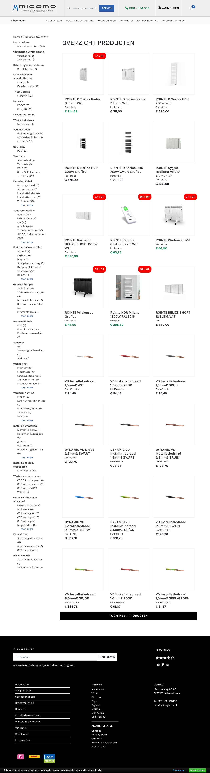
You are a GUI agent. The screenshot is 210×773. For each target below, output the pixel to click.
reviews (163, 650)
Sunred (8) (23, 251)
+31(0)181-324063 (166, 701)
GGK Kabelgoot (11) (28, 513)
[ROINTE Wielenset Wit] (173, 214)
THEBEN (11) (24, 412)
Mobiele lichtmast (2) (30, 300)
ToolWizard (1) (25, 288)
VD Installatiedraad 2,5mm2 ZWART (171, 524)
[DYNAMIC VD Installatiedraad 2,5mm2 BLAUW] (82, 497)
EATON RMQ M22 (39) (29, 408)
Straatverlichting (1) (29, 375)
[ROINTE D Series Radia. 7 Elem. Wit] (128, 74)
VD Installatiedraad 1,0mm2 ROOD (125, 596)
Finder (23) (23, 396)
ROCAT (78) (23, 105)
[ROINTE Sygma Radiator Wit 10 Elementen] (173, 142)
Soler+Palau (98, 716)
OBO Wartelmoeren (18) (31, 484)
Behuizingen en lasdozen (28, 65)
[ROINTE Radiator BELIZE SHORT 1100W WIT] (82, 214)
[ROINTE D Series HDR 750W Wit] (173, 74)
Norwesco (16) (25, 124)
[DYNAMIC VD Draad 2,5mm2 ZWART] (82, 424)
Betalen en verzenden (104, 742)
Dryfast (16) (24, 255)
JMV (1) (21, 441)
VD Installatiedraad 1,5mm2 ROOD (125, 383)
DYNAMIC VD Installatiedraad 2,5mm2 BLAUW (77, 526)
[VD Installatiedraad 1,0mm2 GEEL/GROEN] (173, 569)
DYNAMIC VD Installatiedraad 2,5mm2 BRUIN (168, 453)
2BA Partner (98, 746)
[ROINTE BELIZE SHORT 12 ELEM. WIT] (173, 287)
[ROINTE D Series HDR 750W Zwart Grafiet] (128, 142)
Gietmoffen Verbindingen (28, 51)
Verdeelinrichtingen (173, 20)
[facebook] (158, 665)
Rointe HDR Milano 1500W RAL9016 (124, 314)
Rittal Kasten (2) (27, 69)
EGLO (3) (22, 168)
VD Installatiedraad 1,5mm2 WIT (80, 383)
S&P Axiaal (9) (26, 160)
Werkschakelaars (23, 120)
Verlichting (126, 20)
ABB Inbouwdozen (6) (30, 567)
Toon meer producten (128, 616)
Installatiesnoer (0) (28, 197)
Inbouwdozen (21, 555)
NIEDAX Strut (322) (28, 505)
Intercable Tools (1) (28, 311)
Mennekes (97, 712)
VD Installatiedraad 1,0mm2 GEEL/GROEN (172, 596)
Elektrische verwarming (80, 20)
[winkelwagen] (191, 8)
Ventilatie (19, 156)
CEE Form (19, 146)
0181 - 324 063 (139, 8)
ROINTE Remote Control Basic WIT (124, 242)
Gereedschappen (23, 284)
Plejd (94, 701)
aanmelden (170, 8)
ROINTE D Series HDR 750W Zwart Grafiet (126, 170)
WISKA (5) (23, 491)
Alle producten (53, 20)
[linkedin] (162, 665)
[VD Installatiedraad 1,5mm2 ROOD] (128, 356)
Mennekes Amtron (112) (31, 46)
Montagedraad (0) (28, 185)
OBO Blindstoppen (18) (30, 480)
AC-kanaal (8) (25, 509)
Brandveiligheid (23, 321)
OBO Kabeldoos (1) (28, 550)
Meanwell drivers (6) (29, 383)
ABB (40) (22, 416)
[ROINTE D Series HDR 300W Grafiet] (82, 142)
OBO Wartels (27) (27, 488)
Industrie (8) (24, 141)
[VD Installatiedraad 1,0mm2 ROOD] (128, 569)
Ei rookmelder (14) (28, 329)
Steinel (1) (23, 358)
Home (16, 36)
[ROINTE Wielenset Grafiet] (82, 287)
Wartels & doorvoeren (28, 721)
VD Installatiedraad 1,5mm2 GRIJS (171, 383)
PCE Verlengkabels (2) (30, 137)
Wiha (94, 693)
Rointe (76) (24, 274)
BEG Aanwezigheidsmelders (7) (31, 350)
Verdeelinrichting (23, 392)
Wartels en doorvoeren (26, 476)
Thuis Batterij (21, 91)
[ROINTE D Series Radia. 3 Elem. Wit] (82, 74)
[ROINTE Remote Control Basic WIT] (128, 214)
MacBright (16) (26, 371)
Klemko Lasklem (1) (28, 429)
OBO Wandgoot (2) (28, 517)
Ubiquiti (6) (24, 109)
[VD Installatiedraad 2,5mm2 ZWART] (173, 497)
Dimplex (96, 697)
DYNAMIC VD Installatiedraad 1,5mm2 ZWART (123, 453)
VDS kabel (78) (26, 201)
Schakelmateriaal (147, 20)
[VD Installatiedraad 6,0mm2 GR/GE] (82, 569)
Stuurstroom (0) (27, 189)
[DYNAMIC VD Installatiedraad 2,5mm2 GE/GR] (128, 497)
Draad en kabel (107, 20)
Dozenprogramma (24, 114)
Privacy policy (99, 734)
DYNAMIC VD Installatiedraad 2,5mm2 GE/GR (123, 526)
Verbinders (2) (25, 55)
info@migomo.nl (167, 705)
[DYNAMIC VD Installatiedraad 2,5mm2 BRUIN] (173, 424)
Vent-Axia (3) (25, 164)
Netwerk (18, 101)
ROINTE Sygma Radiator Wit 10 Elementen (168, 172)
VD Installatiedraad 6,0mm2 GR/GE (80, 596)
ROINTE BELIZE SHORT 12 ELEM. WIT (173, 314)
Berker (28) (24, 214)
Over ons (96, 738)
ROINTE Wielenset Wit (173, 240)
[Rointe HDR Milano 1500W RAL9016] (128, 287)
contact (96, 730)
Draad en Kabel (22, 181)
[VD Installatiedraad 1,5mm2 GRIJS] (173, 356)
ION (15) (21, 222)
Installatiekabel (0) (28, 193)
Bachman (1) (24, 445)
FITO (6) (21, 325)
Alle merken (98, 689)
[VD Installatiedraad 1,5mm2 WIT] (82, 356)
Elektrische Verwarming (27, 247)
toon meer (27, 205)
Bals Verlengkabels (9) (30, 133)
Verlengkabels (21, 129)
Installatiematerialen (27, 715)
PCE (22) (22, 150)
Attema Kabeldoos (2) (30, 546)
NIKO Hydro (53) (26, 218)
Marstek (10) (24, 95)
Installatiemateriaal (25, 425)
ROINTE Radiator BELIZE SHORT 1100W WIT (81, 244)
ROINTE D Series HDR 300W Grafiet (81, 170)
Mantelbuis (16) (26, 470)
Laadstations (21, 42)
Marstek (96, 708)
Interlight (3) (24, 367)
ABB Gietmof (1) (26, 59)
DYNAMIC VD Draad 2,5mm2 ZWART (80, 451)
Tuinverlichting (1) (28, 379)
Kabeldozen (20, 534)
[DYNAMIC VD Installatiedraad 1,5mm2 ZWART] (128, 424)
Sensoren (19, 342)
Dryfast (95, 705)
